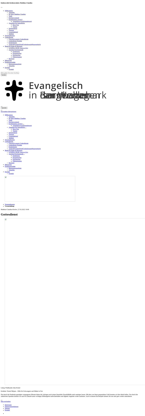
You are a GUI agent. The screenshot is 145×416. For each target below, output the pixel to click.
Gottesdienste (9, 37)
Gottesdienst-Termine (15, 41)
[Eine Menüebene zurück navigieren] (1, 7)
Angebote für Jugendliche (17, 23)
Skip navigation (6, 401)
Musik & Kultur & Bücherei (13, 46)
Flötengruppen (17, 57)
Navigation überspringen (8, 111)
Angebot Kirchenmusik (16, 50)
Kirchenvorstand (14, 18)
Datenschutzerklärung (11, 406)
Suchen (4, 75)
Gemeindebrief (13, 32)
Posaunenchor (17, 53)
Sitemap (7, 408)
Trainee (15, 27)
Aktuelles (12, 12)
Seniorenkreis (13, 28)
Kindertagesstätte (10, 62)
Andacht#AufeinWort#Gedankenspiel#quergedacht (25, 44)
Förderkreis (16, 51)
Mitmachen (8, 60)
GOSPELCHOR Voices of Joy (18, 48)
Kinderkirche (13, 43)
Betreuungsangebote (15, 64)
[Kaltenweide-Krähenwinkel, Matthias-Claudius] (72, 104)
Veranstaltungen (10, 35)
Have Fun (16, 25)
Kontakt (7, 67)
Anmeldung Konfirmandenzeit (22, 21)
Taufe (10, 16)
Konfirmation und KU (16, 19)
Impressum (8, 405)
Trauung (11, 30)
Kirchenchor (16, 55)
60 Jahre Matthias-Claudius (17, 14)
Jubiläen (11, 34)
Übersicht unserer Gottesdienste (18, 39)
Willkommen (9, 11)
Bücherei (11, 59)
